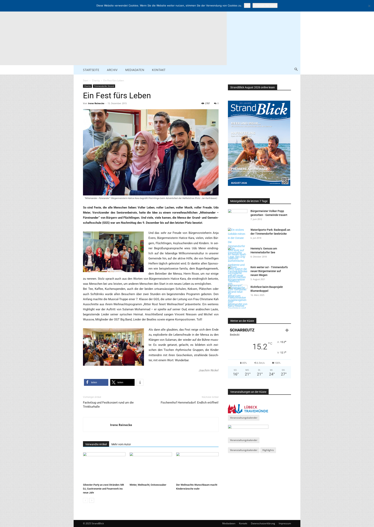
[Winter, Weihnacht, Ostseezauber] (151, 467)
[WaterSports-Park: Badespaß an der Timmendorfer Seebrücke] (237, 244)
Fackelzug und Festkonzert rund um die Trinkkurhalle (108, 404)
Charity (96, 80)
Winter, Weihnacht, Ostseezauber (148, 484)
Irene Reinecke (96, 103)
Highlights (268, 450)
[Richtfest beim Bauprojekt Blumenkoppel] (237, 292)
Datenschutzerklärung (263, 523)
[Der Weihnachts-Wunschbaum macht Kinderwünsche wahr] (197, 467)
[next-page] (91, 500)
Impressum (285, 523)
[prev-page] (85, 500)
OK (247, 5)
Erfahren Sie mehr (265, 5)
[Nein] (369, 6)
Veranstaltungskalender (243, 417)
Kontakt (243, 523)
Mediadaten (228, 523)
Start (85, 80)
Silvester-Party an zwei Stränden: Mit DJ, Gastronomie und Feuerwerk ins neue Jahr (103, 488)
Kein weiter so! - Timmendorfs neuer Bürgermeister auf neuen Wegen (269, 271)
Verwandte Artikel (96, 444)
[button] (296, 69)
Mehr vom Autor (121, 444)
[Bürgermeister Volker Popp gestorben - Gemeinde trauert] (237, 216)
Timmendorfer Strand (104, 86)
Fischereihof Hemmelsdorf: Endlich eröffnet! (190, 402)
